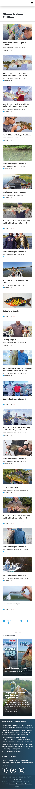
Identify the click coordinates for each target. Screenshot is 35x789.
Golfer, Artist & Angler (11, 311)
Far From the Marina (10, 487)
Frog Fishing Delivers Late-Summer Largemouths (14, 695)
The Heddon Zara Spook (12, 604)
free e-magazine (7, 751)
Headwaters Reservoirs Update (14, 192)
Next (4, 623)
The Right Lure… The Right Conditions (17, 135)
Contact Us (17, 779)
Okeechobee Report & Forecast (14, 163)
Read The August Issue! (16, 668)
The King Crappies (9, 340)
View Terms (12, 784)
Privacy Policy (20, 784)
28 (28, 620)
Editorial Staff (8, 674)
